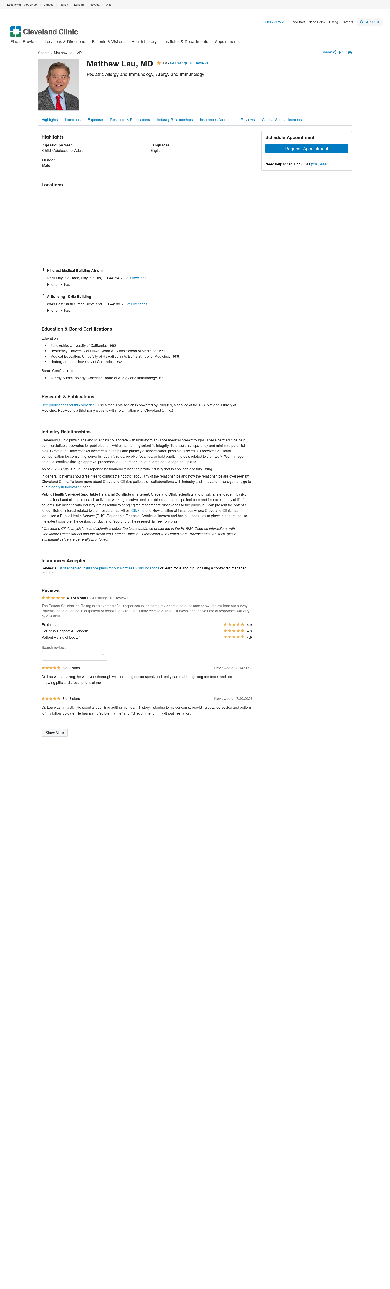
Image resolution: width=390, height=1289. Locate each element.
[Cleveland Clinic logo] (44, 33)
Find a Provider (24, 41)
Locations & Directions (65, 41)
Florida (64, 4)
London (79, 4)
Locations (73, 119)
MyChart (299, 22)
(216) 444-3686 (323, 164)
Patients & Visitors (108, 41)
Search (372, 22)
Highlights (50, 119)
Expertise (95, 119)
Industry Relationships (175, 119)
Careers (347, 22)
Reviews (248, 119)
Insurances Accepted (217, 119)
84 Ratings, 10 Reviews (189, 63)
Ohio (108, 4)
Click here (139, 510)
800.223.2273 (275, 22)
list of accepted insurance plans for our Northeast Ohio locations (108, 568)
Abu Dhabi (30, 4)
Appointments (227, 41)
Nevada (95, 4)
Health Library (144, 41)
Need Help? (317, 22)
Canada (48, 4)
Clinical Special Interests (282, 119)
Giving (333, 22)
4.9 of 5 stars (77, 598)
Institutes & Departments (185, 41)
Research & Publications (130, 119)
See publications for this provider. (68, 404)
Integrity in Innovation (65, 486)
